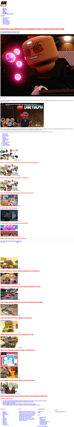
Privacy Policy (43, 419)
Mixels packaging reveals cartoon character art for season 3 (20, 271)
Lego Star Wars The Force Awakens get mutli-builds (14, 223)
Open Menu (3, 15)
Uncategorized (6, 424)
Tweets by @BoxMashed (5, 320)
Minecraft (5, 418)
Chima (4, 136)
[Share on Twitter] (3, 98)
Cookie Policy (42, 420)
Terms (41, 418)
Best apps (21, 411)
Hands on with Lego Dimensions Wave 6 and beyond (14, 177)
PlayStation (14, 32)
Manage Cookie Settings (42, 426)
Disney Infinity (6, 414)
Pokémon (5, 420)
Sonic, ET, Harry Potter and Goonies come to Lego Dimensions (17, 192)
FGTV (27, 414)
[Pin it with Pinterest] (6, 98)
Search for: (2, 242)
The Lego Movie (6, 144)
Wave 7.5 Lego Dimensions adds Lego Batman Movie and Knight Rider (19, 162)
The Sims (5, 423)
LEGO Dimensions (4, 32)
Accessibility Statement (44, 421)
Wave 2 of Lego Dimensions (13, 100)
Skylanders (5, 422)
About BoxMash (43, 417)
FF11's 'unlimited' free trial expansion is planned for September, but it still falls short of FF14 (21, 404)
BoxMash (5, 413)
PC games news (8, 398)
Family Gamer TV (43, 422)
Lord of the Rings (6, 145)
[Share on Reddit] (4, 98)
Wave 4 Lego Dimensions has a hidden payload (13, 238)
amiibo (4, 411)
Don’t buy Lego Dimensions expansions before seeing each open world (32, 29)
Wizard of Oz (5, 134)
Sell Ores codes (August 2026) (9, 402)
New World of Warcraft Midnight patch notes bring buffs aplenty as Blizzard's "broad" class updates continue (25, 400)
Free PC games (43, 424)
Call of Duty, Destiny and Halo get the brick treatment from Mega (21, 302)
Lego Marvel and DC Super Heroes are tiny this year (17, 380)
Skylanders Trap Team (24, 417)
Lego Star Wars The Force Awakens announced (16, 318)
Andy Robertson (7, 31)
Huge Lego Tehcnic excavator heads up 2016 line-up (17, 350)
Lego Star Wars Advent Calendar (9, 208)
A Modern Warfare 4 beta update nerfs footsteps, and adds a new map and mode (19, 403)
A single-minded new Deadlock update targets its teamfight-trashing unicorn (18, 401)
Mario (4, 417)
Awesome (20, 347)
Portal (4, 141)
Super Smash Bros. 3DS (26, 418)
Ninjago (4, 137)
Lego (1, 31)
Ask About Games (43, 423)
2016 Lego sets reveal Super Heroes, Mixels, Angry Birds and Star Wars (23, 396)
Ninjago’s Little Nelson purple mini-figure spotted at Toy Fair (20, 286)
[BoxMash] (37, 4)
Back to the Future (6, 142)
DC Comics (5, 143)
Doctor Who (5, 133)
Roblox (4, 421)
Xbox (18, 32)
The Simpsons (6, 135)
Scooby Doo (5, 140)
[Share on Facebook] (1, 98)
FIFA (4, 415)
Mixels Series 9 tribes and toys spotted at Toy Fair (16, 334)
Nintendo (10, 32)
